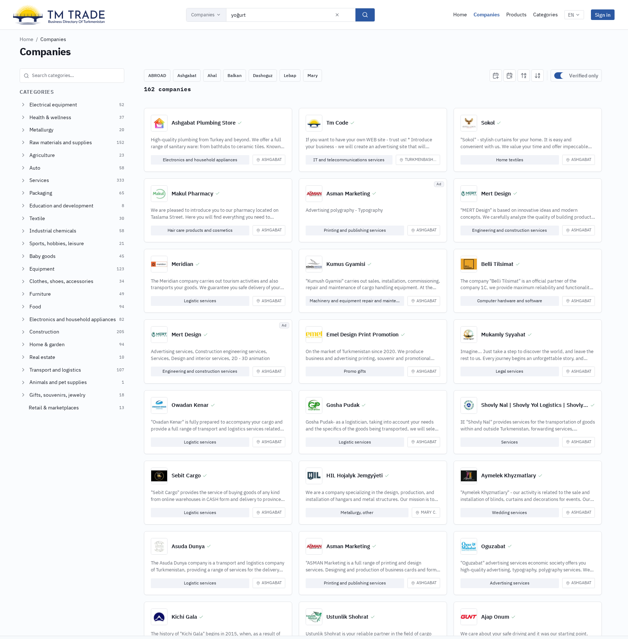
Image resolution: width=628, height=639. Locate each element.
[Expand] (23, 104)
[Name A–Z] (524, 75)
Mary (312, 75)
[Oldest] (509, 75)
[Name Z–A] (537, 75)
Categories (545, 14)
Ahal (212, 75)
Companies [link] (53, 39)
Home (460, 14)
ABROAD (157, 75)
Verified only (583, 75)
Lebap (290, 75)
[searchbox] (72, 75)
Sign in (603, 14)
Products (516, 14)
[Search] (365, 14)
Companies (202, 15)
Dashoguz (263, 75)
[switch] (560, 75)
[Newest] (496, 75)
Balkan (235, 75)
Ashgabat (186, 75)
